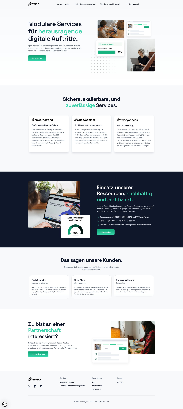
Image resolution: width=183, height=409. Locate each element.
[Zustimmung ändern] (4, 404)
